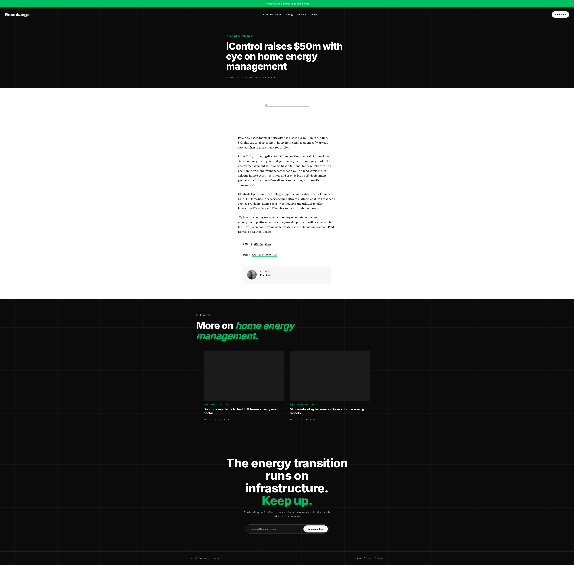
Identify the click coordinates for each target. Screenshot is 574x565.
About (314, 14)
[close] (570, 3)
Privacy (370, 558)
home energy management (240, 36)
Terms (380, 558)
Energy (289, 14)
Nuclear (302, 14)
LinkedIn (258, 244)
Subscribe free (316, 529)
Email (268, 244)
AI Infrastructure (272, 14)
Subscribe (560, 14)
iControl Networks (271, 138)
